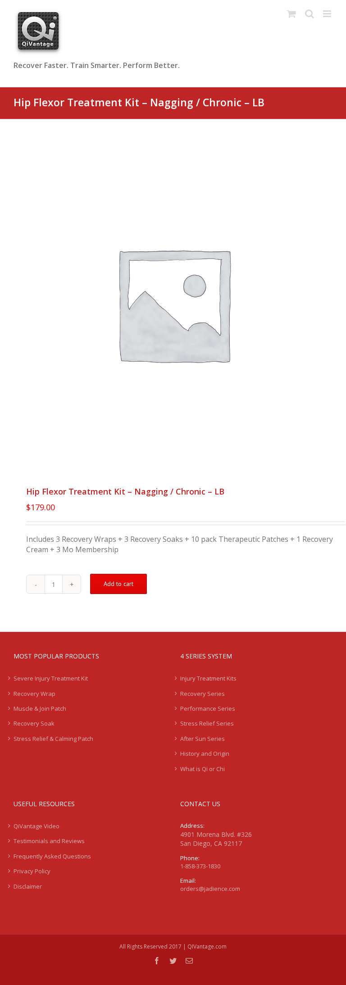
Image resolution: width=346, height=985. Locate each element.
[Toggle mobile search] (309, 13)
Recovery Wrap (34, 694)
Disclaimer (28, 886)
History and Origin (204, 753)
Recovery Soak (34, 723)
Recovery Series (202, 694)
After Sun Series (202, 739)
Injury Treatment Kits (208, 678)
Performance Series (207, 708)
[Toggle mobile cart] (291, 13)
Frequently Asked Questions (52, 856)
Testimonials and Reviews (49, 841)
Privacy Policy (32, 871)
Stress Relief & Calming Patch (53, 739)
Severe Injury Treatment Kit (51, 678)
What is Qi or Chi (202, 769)
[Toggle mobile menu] (327, 13)
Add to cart (118, 584)
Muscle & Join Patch (40, 708)
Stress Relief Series (207, 723)
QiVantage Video (36, 826)
